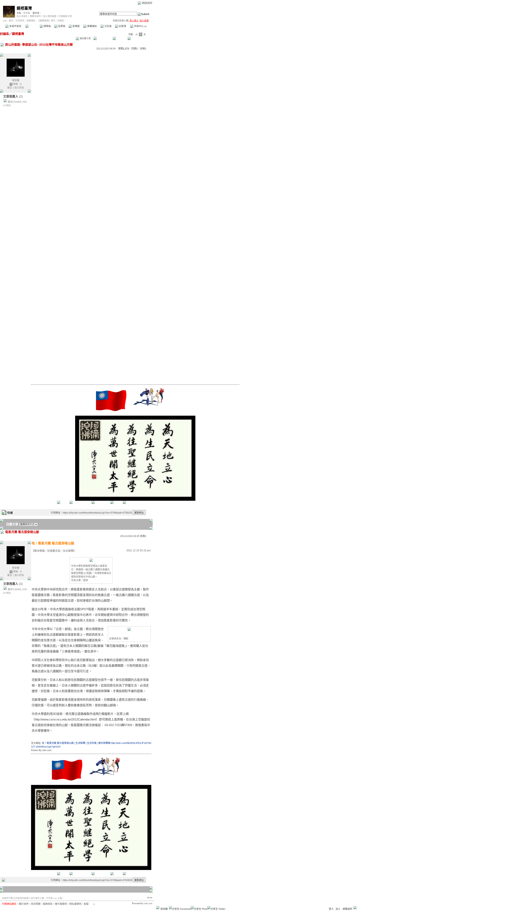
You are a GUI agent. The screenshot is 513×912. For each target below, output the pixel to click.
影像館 (76, 26)
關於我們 (23, 904)
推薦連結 (92, 26)
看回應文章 (85, 38)
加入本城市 (22, 16)
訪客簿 (122, 26)
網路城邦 (147, 2)
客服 (86, 904)
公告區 (108, 26)
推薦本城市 (35, 16)
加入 (338, 909)
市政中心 (140, 26)
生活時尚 (19, 20)
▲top (149, 897)
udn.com (148, 903)
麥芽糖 (26, 13)
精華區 (47, 26)
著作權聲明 (61, 904)
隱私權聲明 (75, 904)
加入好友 (19, 87)
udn (5, 20)
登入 (331, 909)
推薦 (143, 48)
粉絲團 (164, 909)
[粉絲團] (158, 907)
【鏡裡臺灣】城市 (46, 20)
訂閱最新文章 (65, 16)
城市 (11, 20)
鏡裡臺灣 (24, 8)
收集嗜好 (30, 20)
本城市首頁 (15, 26)
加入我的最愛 (49, 16)
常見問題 (35, 904)
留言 (9, 87)
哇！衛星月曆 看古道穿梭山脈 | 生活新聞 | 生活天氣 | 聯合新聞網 (76, 743)
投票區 (61, 26)
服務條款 (48, 904)
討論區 (32, 26)
